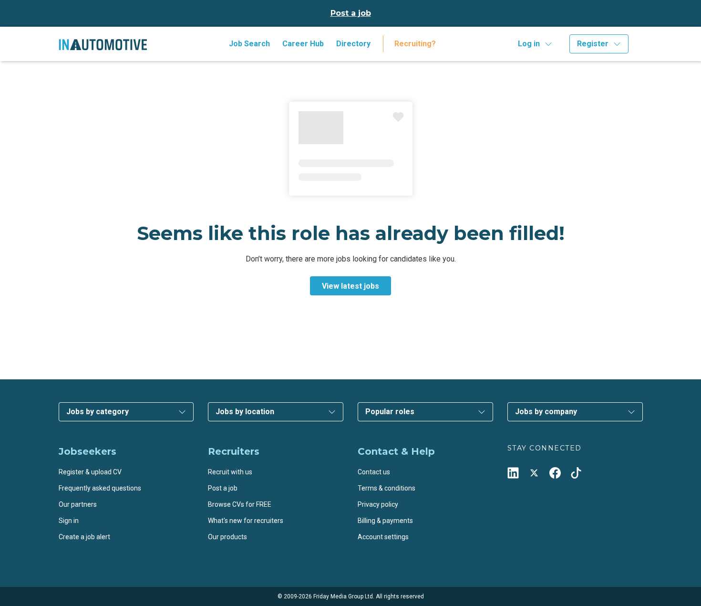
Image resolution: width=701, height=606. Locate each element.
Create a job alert (84, 537)
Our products (227, 537)
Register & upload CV (90, 472)
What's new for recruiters (245, 520)
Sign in (69, 520)
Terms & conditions (386, 488)
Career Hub (303, 43)
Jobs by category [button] (97, 411)
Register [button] (592, 43)
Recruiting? (415, 43)
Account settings (383, 537)
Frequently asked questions (100, 488)
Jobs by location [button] (245, 411)
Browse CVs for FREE (239, 504)
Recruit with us (230, 472)
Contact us (374, 472)
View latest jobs (350, 286)
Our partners (78, 504)
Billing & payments (385, 520)
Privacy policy (378, 504)
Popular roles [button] (389, 411)
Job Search (249, 43)
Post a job (350, 13)
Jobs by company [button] (546, 411)
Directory (353, 43)
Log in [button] (529, 43)
